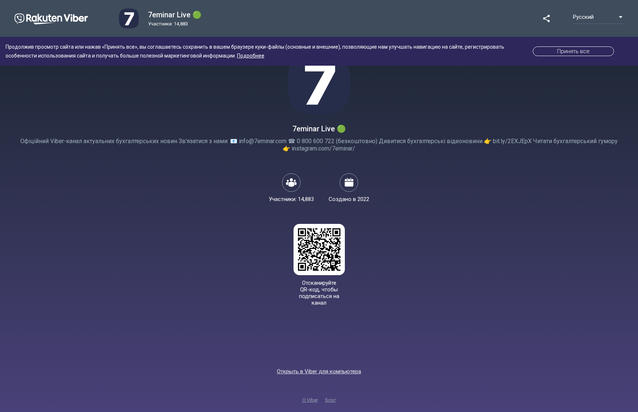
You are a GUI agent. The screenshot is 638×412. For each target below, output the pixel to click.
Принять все (573, 51)
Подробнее (250, 56)
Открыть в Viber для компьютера (319, 371)
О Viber (310, 400)
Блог (330, 400)
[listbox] (598, 17)
